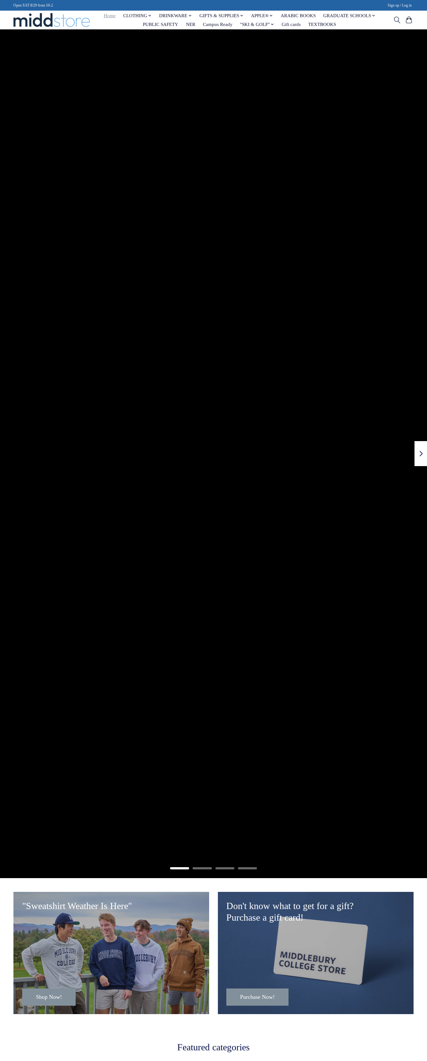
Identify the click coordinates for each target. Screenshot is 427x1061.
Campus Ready (218, 24)
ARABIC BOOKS (298, 15)
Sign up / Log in (400, 5)
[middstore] (51, 20)
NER (190, 24)
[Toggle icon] (396, 20)
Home (110, 15)
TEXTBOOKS (322, 24)
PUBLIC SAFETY (160, 24)
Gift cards (291, 24)
